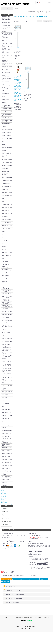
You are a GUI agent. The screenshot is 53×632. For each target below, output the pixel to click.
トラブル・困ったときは (6, 579)
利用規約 (40, 617)
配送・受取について (5, 581)
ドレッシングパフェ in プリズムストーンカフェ (37, 16)
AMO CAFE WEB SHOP (15, 4)
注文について (43, 579)
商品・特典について (24, 579)
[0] (37, 2)
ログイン (49, 11)
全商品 (15, 16)
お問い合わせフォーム (41, 564)
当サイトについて (6, 515)
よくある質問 (5, 511)
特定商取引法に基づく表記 (30, 617)
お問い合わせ (5, 524)
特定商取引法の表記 (6, 521)
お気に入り (41, 11)
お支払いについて (15, 579)
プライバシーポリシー (6, 519)
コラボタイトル (21, 16)
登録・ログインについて (34, 579)
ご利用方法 (4, 508)
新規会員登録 (33, 11)
